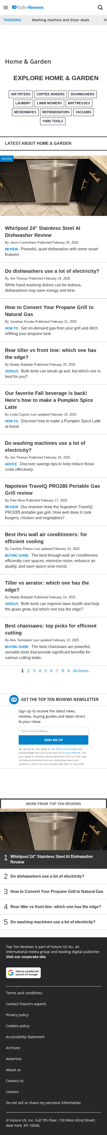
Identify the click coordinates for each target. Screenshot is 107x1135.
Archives (81, 671)
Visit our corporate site (26, 956)
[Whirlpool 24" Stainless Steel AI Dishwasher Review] (53, 838)
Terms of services (67, 749)
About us (13, 1069)
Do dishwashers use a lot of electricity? (47, 876)
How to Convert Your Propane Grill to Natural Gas (56, 891)
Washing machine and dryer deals (60, 19)
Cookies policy (17, 1025)
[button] (5, 7)
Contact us (15, 1080)
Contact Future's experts (26, 1003)
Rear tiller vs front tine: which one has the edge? (55, 907)
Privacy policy (17, 1014)
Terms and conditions (24, 992)
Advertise (14, 1058)
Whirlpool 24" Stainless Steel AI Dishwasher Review (51, 859)
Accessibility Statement (25, 1036)
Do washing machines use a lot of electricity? (53, 922)
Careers (12, 1091)
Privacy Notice (71, 752)
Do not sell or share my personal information (43, 1102)
